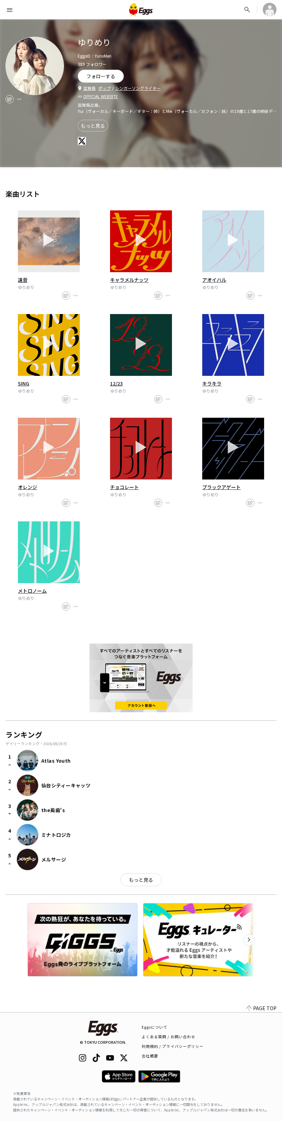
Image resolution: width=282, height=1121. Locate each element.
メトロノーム (32, 590)
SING (23, 383)
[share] (10, 99)
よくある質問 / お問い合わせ (169, 1036)
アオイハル (214, 279)
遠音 (23, 279)
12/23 (116, 383)
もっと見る (93, 125)
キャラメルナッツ (129, 279)
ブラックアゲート (221, 487)
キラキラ (211, 383)
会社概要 (150, 1056)
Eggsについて (155, 1027)
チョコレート (124, 487)
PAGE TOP (264, 1008)
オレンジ (27, 487)
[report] (19, 99)
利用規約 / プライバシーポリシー (173, 1046)
